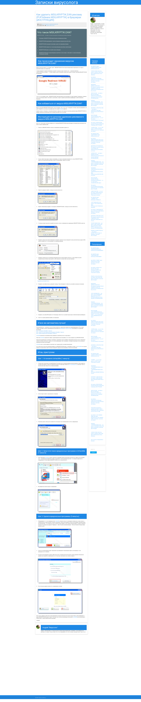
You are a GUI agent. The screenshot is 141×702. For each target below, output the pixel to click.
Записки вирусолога (56, 2)
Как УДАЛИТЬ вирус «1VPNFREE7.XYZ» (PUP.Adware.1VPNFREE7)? (96, 198)
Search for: (93, 449)
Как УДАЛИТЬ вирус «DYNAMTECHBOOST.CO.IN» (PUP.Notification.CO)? (96, 67)
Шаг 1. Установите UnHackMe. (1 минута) (44, 330)
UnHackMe (61, 108)
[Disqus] (61, 650)
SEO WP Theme (38, 697)
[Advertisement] (97, 46)
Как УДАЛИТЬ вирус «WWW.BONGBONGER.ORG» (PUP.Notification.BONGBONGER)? (97, 249)
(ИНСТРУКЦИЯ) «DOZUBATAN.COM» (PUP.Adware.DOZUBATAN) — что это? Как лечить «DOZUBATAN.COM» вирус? (97, 180)
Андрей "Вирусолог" (50, 25)
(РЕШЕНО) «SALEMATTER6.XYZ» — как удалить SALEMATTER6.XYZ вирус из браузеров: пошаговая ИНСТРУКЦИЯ (97, 233)
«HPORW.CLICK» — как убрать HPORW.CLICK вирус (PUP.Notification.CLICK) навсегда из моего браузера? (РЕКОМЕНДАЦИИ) (97, 156)
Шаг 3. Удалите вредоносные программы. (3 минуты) (46, 333)
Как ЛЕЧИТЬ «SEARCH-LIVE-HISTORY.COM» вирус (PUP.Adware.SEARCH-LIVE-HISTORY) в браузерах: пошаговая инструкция (96, 270)
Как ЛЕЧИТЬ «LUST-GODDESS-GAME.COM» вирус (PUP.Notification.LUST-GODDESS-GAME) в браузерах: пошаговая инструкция (97, 417)
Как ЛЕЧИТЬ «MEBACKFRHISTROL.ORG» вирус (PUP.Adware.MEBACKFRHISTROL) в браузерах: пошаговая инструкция (97, 141)
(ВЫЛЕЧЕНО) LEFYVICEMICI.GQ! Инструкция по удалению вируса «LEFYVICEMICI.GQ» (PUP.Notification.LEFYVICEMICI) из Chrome (97, 148)
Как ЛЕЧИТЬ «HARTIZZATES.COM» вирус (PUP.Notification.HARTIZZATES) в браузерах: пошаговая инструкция (97, 80)
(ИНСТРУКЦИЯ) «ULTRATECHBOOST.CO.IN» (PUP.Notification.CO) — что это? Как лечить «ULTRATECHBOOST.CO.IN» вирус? (97, 118)
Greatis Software (68, 328)
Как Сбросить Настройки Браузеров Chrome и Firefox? (94, 7)
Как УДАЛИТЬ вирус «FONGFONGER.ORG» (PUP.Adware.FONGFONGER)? (96, 255)
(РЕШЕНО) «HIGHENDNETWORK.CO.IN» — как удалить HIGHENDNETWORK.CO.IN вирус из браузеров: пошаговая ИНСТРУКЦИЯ (97, 163)
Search (93, 452)
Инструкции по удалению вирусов (50, 24)
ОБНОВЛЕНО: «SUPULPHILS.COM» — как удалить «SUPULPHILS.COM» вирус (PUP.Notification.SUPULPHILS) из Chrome (97, 110)
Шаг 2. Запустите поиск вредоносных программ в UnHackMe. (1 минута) (50, 332)
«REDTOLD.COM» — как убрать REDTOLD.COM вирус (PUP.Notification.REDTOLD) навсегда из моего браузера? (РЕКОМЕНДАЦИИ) (96, 96)
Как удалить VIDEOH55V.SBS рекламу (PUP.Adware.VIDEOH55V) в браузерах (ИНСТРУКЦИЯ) (97, 124)
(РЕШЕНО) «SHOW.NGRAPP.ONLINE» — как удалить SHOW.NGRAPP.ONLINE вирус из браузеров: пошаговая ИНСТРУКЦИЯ (97, 103)
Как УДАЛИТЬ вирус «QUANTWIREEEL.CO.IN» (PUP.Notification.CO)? (95, 135)
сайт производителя (73, 364)
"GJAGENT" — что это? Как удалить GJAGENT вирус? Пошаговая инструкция (96, 361)
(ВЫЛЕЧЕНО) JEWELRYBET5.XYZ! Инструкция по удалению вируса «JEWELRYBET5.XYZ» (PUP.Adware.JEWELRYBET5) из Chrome (97, 218)
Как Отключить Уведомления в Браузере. (57, 7)
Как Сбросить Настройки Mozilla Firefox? (74, 7)
